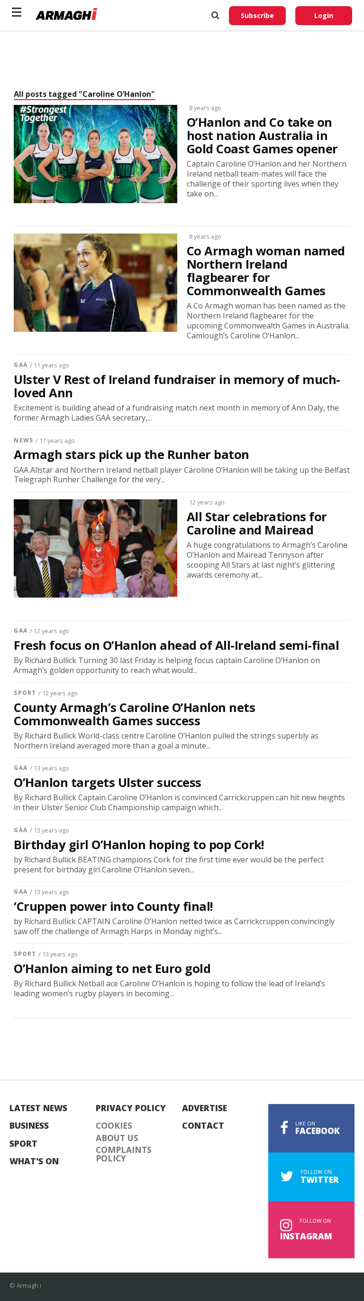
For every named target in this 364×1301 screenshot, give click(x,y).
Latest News (38, 1108)
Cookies (114, 1126)
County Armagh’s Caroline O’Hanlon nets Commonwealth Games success (134, 714)
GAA (20, 365)
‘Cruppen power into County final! (113, 906)
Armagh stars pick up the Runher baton (131, 454)
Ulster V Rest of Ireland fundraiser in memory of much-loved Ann (177, 386)
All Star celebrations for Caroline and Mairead (257, 523)
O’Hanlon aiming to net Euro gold (112, 968)
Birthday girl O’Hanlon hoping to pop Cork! (139, 845)
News (23, 440)
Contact (203, 1126)
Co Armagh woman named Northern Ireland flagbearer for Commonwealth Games (266, 271)
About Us (117, 1138)
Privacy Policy (131, 1108)
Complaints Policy (124, 1154)
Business (29, 1126)
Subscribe (257, 15)
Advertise (204, 1108)
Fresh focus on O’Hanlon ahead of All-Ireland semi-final (176, 645)
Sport (25, 693)
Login (323, 15)
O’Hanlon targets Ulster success (107, 782)
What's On (34, 1161)
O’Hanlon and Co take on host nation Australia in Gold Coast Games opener (262, 136)
